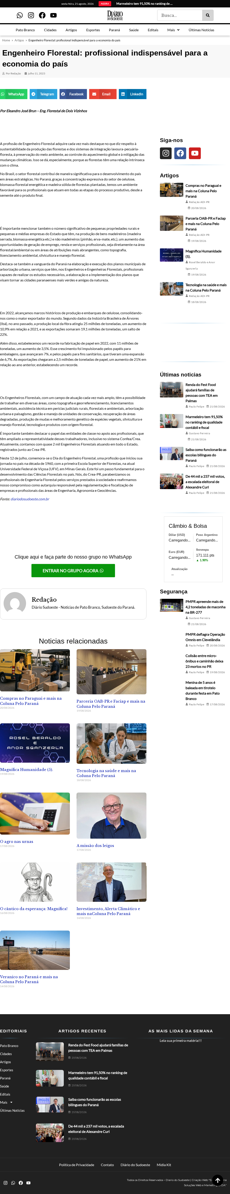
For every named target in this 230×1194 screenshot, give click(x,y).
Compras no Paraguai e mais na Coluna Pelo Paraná (203, 190)
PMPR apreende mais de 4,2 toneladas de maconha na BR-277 (206, 606)
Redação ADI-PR (199, 202)
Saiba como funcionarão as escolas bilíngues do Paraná (206, 454)
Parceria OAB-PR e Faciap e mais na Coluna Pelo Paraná (206, 223)
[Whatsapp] (19, 15)
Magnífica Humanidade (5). (26, 769)
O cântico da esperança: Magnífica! (33, 909)
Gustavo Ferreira (199, 433)
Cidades (6, 1054)
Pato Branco (9, 1046)
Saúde (4, 1086)
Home (6, 40)
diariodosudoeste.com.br (30, 499)
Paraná (5, 1078)
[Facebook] (42, 15)
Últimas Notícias (12, 1110)
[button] (13, 94)
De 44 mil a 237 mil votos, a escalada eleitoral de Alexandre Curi (205, 481)
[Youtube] (53, 15)
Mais (3, 1102)
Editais (5, 1094)
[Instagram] (31, 15)
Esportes (6, 1070)
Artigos (19, 40)
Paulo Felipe (196, 406)
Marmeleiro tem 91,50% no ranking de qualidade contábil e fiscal (204, 422)
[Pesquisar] (207, 15)
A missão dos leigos (95, 845)
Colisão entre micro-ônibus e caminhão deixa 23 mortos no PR (204, 660)
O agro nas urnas (16, 841)
